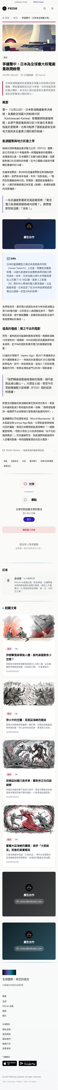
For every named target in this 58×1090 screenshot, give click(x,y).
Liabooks (20, 1077)
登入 (29, 519)
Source (41, 75)
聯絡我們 (6, 1038)
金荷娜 (17, 578)
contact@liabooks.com (30, 246)
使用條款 (6, 1034)
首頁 (4, 1001)
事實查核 (6, 1048)
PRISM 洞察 (8, 1006)
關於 (4, 1015)
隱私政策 (6, 1029)
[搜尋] (44, 8)
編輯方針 (6, 1043)
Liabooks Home (21, 2)
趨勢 (4, 1010)
